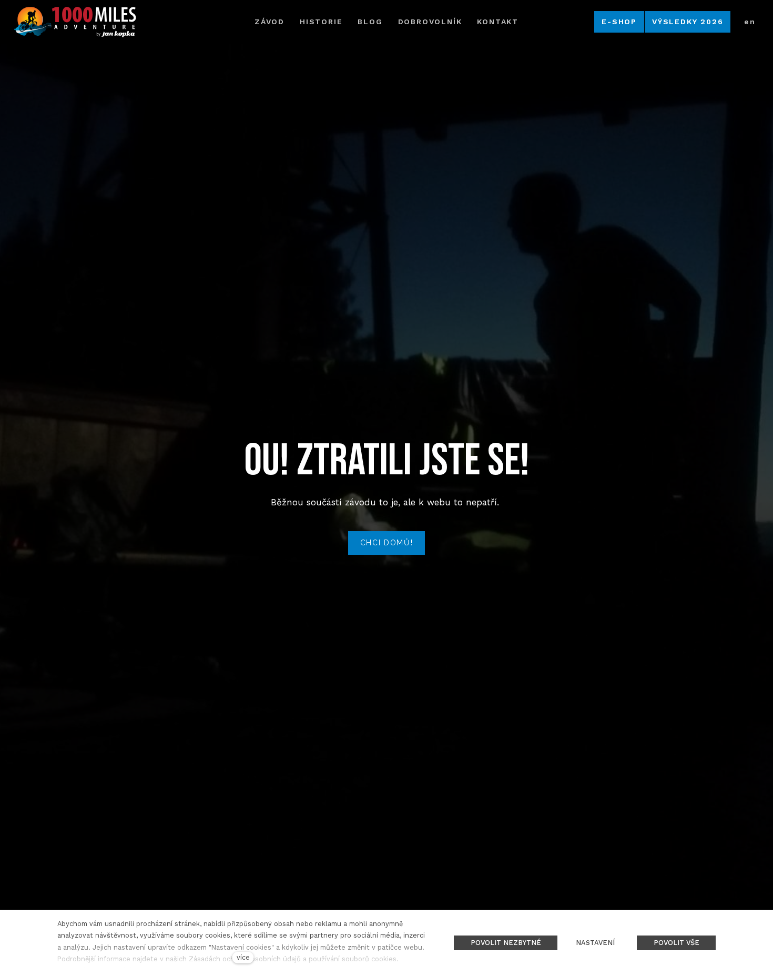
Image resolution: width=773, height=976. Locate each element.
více (243, 957)
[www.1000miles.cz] (74, 22)
